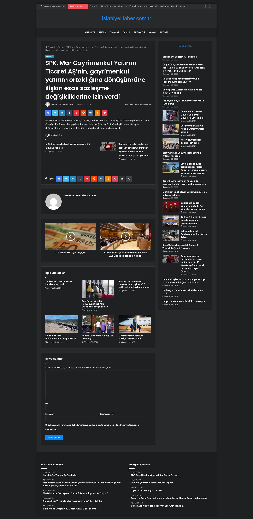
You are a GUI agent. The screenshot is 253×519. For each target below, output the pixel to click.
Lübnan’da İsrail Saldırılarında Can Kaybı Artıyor (194, 234)
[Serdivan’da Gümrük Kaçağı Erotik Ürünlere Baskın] (171, 129)
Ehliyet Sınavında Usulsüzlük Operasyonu (184, 301)
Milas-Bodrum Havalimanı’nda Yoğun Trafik (60, 337)
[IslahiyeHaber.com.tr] (126, 18)
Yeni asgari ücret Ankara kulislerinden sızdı (58, 283)
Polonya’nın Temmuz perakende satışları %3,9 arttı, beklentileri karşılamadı (134, 284)
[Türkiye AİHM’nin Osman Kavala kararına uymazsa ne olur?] (171, 221)
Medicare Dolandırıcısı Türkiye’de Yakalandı (131, 337)
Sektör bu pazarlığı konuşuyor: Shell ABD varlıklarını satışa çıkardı (95, 304)
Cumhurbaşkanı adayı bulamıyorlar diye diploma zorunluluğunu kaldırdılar (184, 281)
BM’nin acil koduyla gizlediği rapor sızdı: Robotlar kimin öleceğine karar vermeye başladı (194, 168)
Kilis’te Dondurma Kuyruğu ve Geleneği (97, 337)
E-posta (49, 414)
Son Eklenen (185, 46)
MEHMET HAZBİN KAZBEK (62, 105)
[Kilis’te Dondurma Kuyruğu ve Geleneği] (98, 324)
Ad (47, 403)
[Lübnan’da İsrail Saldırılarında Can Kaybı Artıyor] (171, 235)
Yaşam (152, 32)
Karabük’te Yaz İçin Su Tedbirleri (180, 56)
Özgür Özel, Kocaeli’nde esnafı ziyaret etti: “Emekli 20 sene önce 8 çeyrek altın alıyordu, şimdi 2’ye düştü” (184, 67)
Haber (102, 32)
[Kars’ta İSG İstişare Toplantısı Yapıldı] (171, 143)
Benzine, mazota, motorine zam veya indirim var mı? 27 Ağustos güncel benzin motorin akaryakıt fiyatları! (193, 264)
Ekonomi (114, 32)
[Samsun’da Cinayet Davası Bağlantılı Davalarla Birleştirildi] (171, 115)
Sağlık (126, 32)
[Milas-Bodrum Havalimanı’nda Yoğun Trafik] (61, 324)
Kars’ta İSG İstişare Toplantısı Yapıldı (191, 141)
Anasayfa (90, 32)
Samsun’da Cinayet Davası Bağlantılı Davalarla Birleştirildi (192, 114)
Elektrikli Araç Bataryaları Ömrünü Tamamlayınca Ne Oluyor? (181, 80)
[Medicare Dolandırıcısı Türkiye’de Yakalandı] (135, 324)
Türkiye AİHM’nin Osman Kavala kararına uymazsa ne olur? (193, 220)
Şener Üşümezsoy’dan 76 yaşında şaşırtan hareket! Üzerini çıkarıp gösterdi (185, 182)
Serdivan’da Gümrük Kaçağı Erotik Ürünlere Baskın (192, 128)
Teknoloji (139, 32)
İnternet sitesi (106, 414)
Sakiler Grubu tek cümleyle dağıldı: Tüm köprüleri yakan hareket (193, 206)
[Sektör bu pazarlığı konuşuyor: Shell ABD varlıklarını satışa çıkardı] (98, 289)
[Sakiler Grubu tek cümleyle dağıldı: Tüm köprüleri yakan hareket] (171, 206)
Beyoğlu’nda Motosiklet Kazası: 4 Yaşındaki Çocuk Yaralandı (180, 247)
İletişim (164, 32)
